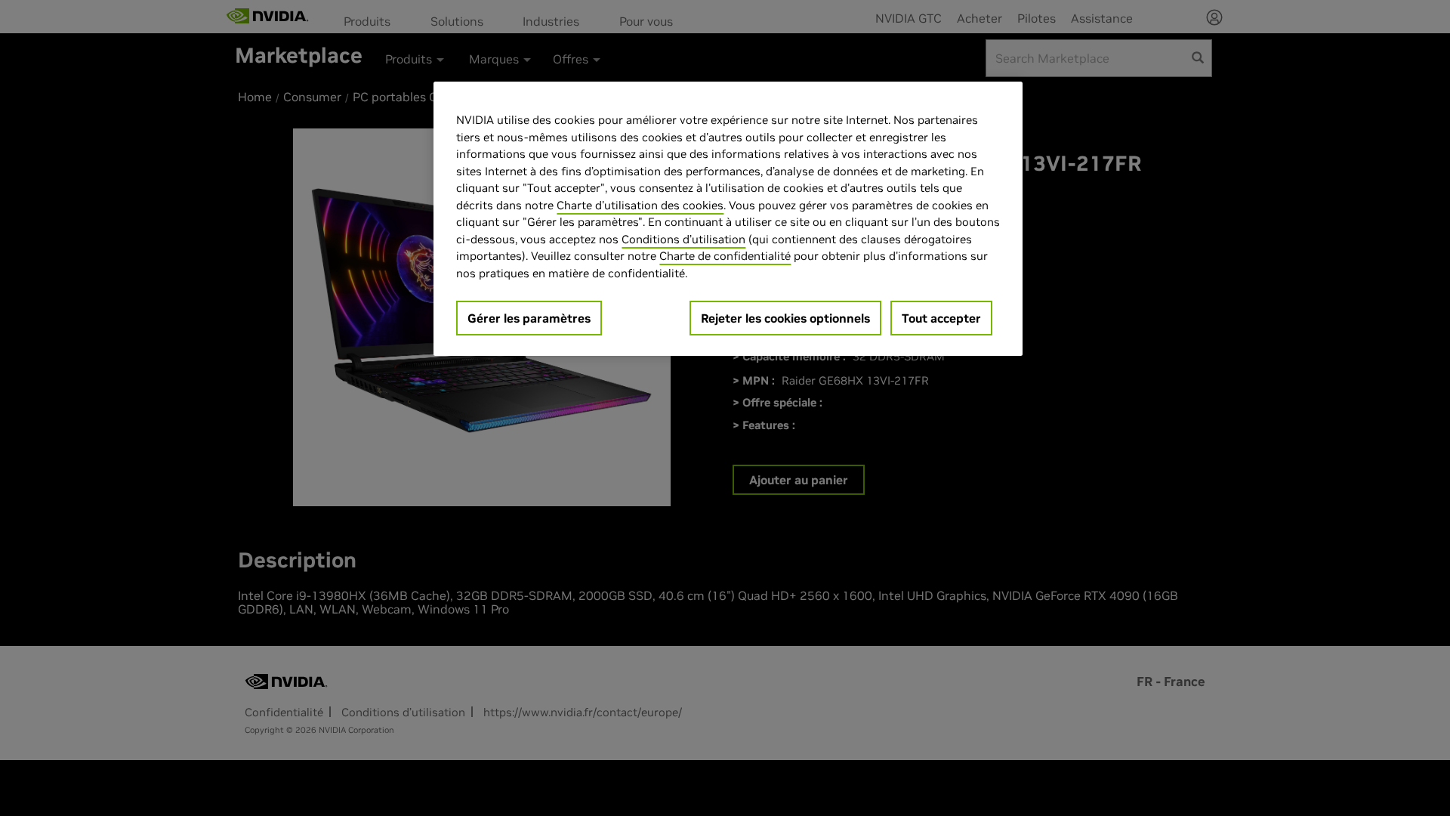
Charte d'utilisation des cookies (640, 205)
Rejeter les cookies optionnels (785, 318)
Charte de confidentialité (725, 256)
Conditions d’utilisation (683, 239)
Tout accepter (941, 318)
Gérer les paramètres (529, 318)
